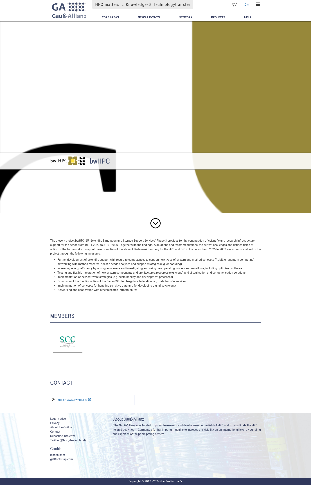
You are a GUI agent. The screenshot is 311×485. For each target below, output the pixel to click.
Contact (55, 431)
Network (185, 17)
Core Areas (110, 17)
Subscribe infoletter (62, 436)
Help (247, 17)
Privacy (55, 423)
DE (246, 4)
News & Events (149, 17)
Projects (218, 17)
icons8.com (57, 455)
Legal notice (58, 418)
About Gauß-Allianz (62, 427)
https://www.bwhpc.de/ (72, 400)
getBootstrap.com (61, 459)
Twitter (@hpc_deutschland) (68, 440)
